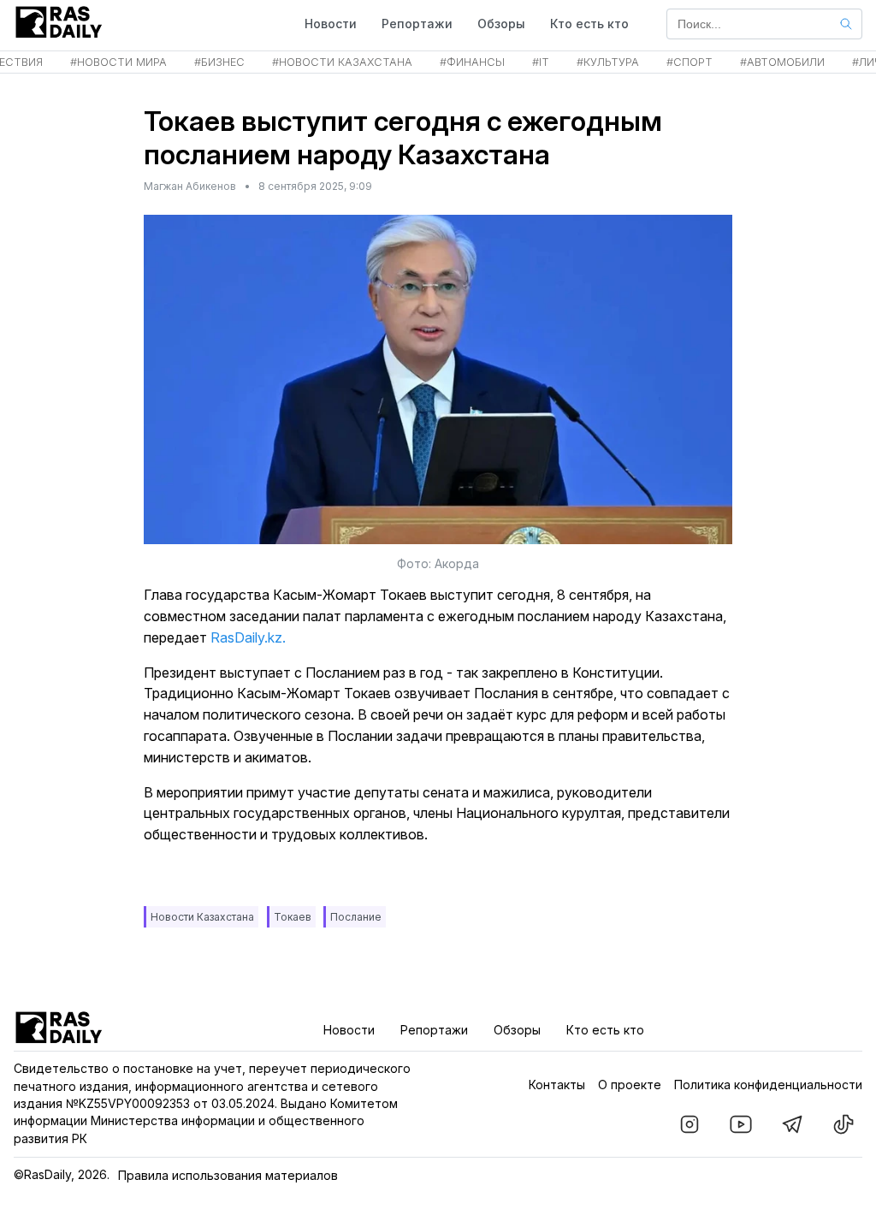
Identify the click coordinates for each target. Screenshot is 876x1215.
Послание (356, 916)
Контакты (557, 1084)
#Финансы (472, 62)
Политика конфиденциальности (768, 1084)
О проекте (629, 1084)
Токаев (292, 916)
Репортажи (417, 23)
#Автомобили (782, 62)
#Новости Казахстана (342, 62)
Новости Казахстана (202, 916)
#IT (540, 62)
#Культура (608, 62)
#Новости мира (118, 62)
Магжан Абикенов (190, 186)
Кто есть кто (589, 23)
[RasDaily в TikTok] (843, 1124)
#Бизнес (219, 62)
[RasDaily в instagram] (689, 1124)
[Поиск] (846, 24)
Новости (331, 23)
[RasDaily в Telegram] (792, 1124)
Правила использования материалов (228, 1175)
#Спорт (689, 62)
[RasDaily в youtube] (741, 1124)
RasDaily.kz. (248, 637)
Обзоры (501, 23)
